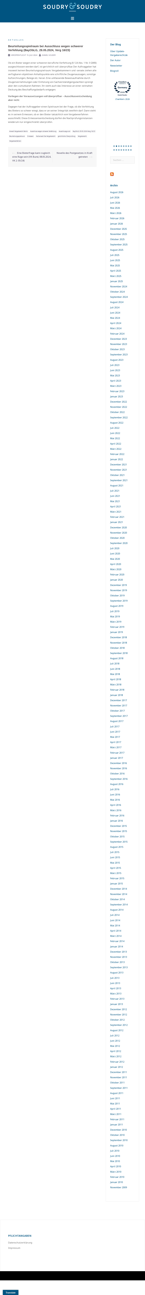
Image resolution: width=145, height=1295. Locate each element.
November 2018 (118, 642)
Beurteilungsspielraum (17, 136)
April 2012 (115, 1051)
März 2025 (115, 276)
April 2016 (115, 805)
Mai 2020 (115, 558)
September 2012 (119, 1025)
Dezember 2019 (118, 585)
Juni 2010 (115, 1156)
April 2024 (115, 323)
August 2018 (116, 658)
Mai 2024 (115, 317)
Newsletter (116, 65)
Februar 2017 (117, 752)
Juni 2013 (115, 983)
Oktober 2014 (117, 899)
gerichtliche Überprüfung (66, 136)
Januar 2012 (116, 1067)
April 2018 (115, 679)
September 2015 (119, 841)
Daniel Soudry (49, 55)
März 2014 (115, 936)
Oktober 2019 (117, 595)
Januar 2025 (116, 281)
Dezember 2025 (118, 228)
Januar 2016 (116, 820)
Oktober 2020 (117, 537)
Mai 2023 (115, 375)
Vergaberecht (82, 136)
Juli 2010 (114, 1150)
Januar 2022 (116, 459)
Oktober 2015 (117, 836)
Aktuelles (16, 40)
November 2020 (118, 532)
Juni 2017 (115, 731)
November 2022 (118, 406)
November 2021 (118, 469)
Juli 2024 (114, 307)
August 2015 (116, 846)
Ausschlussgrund (64, 131)
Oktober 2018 (117, 647)
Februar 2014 (117, 941)
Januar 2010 (116, 1182)
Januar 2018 (116, 695)
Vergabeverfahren (15, 141)
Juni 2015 (115, 857)
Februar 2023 (117, 391)
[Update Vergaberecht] (72, 7)
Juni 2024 (115, 312)
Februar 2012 (117, 1061)
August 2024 (116, 302)
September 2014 (119, 904)
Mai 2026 (115, 207)
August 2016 (116, 784)
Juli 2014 (114, 915)
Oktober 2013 (117, 962)
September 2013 (119, 967)
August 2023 (116, 359)
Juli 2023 (114, 365)
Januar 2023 (116, 396)
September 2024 (119, 296)
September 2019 (119, 600)
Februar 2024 (117, 333)
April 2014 (115, 930)
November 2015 (118, 831)
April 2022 (115, 443)
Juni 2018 (115, 668)
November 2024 (118, 286)
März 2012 (115, 1056)
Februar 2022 (117, 454)
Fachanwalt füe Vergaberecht (45, 136)
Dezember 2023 (118, 338)
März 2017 (115, 747)
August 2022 (116, 422)
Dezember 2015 (118, 826)
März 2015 (115, 873)
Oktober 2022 (117, 412)
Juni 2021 (115, 495)
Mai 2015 (115, 862)
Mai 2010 (115, 1161)
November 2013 (118, 957)
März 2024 (115, 328)
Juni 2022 (115, 433)
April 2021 (115, 506)
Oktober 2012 (117, 1019)
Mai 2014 (115, 925)
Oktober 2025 (117, 239)
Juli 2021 (114, 490)
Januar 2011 (116, 1124)
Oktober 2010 (117, 1135)
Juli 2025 (114, 255)
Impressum (14, 1248)
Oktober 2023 (117, 349)
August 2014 (116, 909)
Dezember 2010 (118, 1129)
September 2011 (119, 1087)
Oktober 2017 (117, 710)
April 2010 (115, 1166)
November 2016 (118, 768)
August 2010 (116, 1145)
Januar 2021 (116, 522)
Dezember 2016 (118, 763)
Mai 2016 (115, 799)
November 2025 (118, 234)
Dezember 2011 (118, 1072)
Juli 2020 (114, 548)
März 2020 (115, 569)
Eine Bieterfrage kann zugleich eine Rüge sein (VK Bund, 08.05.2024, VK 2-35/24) (31, 156)
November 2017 (118, 705)
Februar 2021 (117, 516)
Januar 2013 (116, 1004)
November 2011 (118, 1077)
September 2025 (119, 244)
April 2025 (115, 270)
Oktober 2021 (117, 475)
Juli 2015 (114, 852)
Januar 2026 (116, 223)
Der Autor (115, 60)
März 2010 (115, 1171)
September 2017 (119, 716)
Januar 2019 (116, 632)
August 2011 (116, 1093)
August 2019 (116, 605)
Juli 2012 (114, 1035)
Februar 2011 (117, 1119)
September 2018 (119, 653)
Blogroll (114, 70)
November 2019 (118, 590)
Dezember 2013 (118, 951)
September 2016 (119, 778)
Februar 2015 (117, 878)
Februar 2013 (117, 998)
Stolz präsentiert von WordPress (23, 1275)
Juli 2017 (114, 726)
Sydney (55, 1275)
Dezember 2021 (118, 464)
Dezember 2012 (118, 1009)
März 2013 (115, 993)
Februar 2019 (117, 626)
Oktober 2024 (117, 291)
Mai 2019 (115, 616)
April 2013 (115, 988)
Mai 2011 (115, 1103)
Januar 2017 (116, 757)
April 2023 (115, 380)
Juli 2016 (114, 789)
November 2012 (118, 1014)
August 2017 (116, 721)
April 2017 (115, 742)
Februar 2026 (117, 218)
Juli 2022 (114, 427)
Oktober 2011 (117, 1082)
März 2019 (115, 621)
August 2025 (116, 249)
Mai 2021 (115, 501)
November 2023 (118, 344)
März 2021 (115, 511)
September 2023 (119, 354)
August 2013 (116, 972)
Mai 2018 (115, 674)
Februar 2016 (117, 815)
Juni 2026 (115, 202)
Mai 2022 (115, 438)
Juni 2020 (115, 553)
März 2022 (115, 448)
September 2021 (119, 480)
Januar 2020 (116, 579)
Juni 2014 (115, 920)
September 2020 (119, 543)
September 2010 (119, 1140)
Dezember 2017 (118, 700)
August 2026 (116, 192)
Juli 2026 (114, 197)
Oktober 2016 (117, 773)
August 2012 (116, 1030)
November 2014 (118, 894)
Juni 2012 (115, 1040)
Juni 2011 (115, 1098)
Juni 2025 (115, 260)
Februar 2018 (117, 689)
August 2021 (116, 485)
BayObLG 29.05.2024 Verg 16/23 (84, 131)
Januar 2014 (116, 946)
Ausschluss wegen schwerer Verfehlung (43, 131)
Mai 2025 (115, 265)
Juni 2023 (115, 370)
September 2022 (119, 417)
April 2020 (115, 564)
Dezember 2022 (118, 401)
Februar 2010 (117, 1177)
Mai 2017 (115, 736)
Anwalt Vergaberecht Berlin (18, 131)
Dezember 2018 (118, 637)
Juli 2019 (114, 611)
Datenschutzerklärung (20, 1242)
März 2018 (115, 684)
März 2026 (115, 213)
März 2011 (115, 1114)
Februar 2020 (117, 574)
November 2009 (118, 1187)
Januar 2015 (116, 883)
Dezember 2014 (118, 888)
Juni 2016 (115, 794)
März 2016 (115, 810)
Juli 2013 (114, 977)
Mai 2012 (115, 1046)
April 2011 (115, 1108)
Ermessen (30, 136)
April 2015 (115, 867)
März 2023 (115, 385)
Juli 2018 (114, 663)
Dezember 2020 (118, 527)
